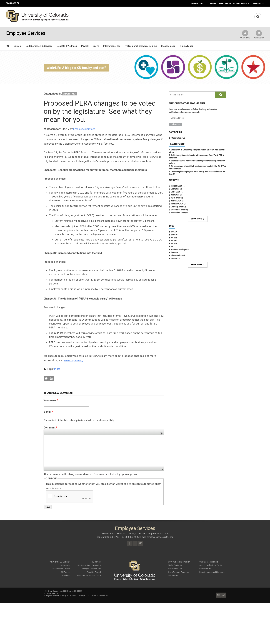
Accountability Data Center (210, 565)
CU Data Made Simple (208, 562)
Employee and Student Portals (234, 3)
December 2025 (178, 210)
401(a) (174, 238)
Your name (51, 400)
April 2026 (175, 198)
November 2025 (178, 213)
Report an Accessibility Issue (212, 572)
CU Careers (211, 3)
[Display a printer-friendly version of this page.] (46, 378)
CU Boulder (65, 565)
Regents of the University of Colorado (61, 596)
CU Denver (65, 572)
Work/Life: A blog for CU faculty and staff (76, 68)
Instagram (218, 595)
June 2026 (175, 192)
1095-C (174, 235)
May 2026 (175, 195)
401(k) (174, 241)
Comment (50, 427)
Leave (96, 46)
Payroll (85, 46)
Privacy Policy (83, 596)
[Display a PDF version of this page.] (51, 378)
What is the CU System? (60, 562)
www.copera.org (73, 360)
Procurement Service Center (89, 576)
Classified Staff (178, 255)
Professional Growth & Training (141, 46)
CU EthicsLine (205, 569)
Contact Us (173, 576)
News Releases (175, 569)
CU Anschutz (64, 576)
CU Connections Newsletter (89, 565)
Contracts (175, 258)
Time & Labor (186, 46)
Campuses (256, 3)
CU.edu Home (245, 38)
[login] (107, 596)
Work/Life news (70, 94)
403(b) (174, 244)
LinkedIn (223, 595)
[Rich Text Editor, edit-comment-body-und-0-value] (104, 450)
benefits (174, 252)
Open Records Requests (178, 572)
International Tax (111, 46)
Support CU (196, 3)
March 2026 (176, 201)
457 (172, 247)
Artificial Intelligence (180, 249)
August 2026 (176, 186)
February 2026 (177, 204)
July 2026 (175, 189)
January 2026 (177, 207)
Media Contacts (175, 565)
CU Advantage (168, 46)
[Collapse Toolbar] (161, 433)
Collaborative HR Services (39, 46)
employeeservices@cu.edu (160, 537)
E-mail (48, 411)
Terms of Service (98, 596)
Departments (259, 38)
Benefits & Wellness (67, 46)
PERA (57, 369)
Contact (17, 46)
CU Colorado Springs (61, 569)
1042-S (174, 232)
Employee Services (84, 128)
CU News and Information (179, 562)
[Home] (37, 21)
